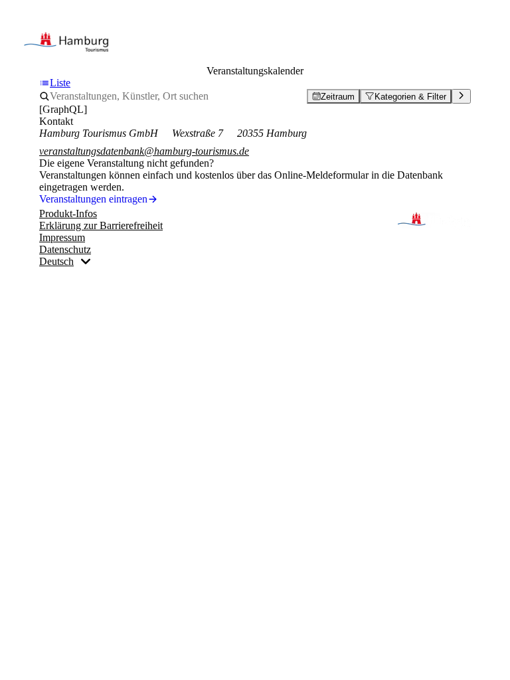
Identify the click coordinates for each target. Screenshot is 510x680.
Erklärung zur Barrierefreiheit (101, 225)
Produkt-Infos (68, 213)
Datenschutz (65, 249)
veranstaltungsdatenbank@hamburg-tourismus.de (144, 151)
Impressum (62, 237)
